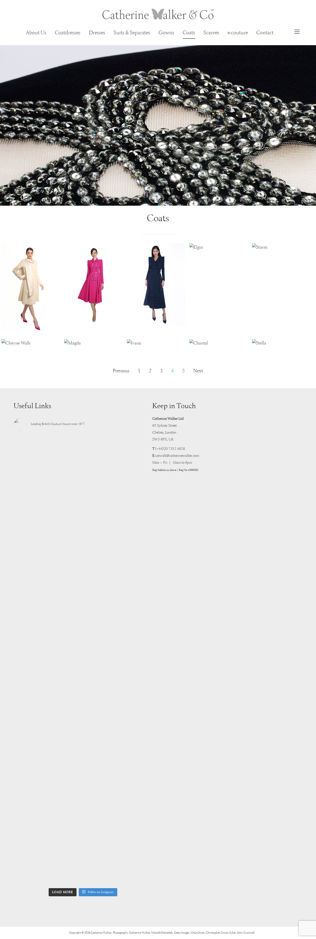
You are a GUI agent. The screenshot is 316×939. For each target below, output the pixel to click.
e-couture (238, 33)
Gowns (166, 33)
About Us (36, 33)
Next (198, 371)
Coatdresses (67, 33)
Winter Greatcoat (93, 320)
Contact (265, 33)
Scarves (211, 33)
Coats (189, 33)
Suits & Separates (132, 33)
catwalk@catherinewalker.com (177, 456)
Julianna (31, 325)
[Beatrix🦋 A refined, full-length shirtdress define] (82, 551)
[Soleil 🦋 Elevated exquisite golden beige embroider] (35, 746)
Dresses (97, 33)
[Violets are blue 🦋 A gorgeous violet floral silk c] (82, 721)
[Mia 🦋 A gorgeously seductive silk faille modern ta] (35, 471)
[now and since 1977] (158, 14)
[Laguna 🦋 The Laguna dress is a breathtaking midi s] (130, 777)
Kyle (156, 320)
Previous (121, 371)
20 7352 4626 (174, 449)
